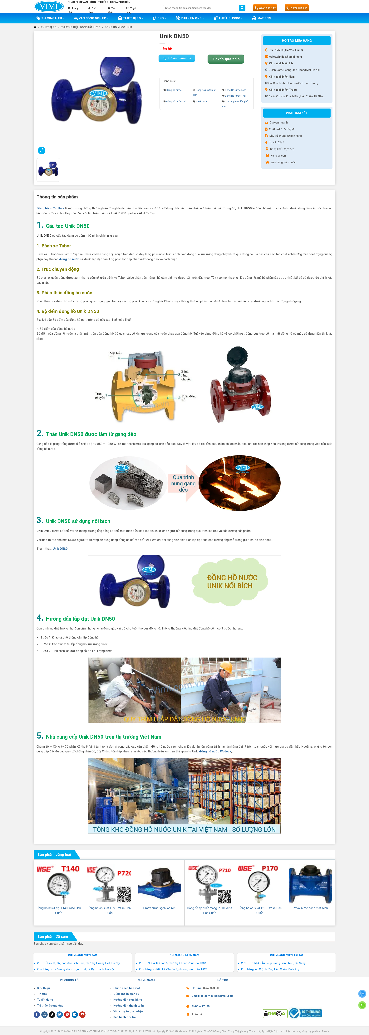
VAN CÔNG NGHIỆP (92, 18)
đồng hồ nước (69, 259)
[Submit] (242, 8)
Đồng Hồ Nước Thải (235, 96)
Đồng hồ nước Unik (118, 27)
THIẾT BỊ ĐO (132, 18)
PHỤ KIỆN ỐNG (191, 18)
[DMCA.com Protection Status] (275, 1013)
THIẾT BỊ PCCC (229, 18)
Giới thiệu (43, 988)
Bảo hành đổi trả (124, 1017)
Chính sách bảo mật (126, 988)
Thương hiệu (51, 18)
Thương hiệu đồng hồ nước (80, 27)
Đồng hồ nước (173, 90)
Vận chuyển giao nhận (128, 1011)
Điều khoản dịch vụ (126, 994)
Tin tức (42, 994)
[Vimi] (49, 6)
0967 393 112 (267, 8)
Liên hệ (197, 1014)
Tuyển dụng (45, 999)
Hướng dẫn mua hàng (127, 999)
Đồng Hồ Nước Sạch (235, 90)
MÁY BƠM (264, 18)
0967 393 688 (211, 988)
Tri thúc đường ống (50, 1005)
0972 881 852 (299, 8)
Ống (160, 18)
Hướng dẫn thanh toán (128, 1005)
